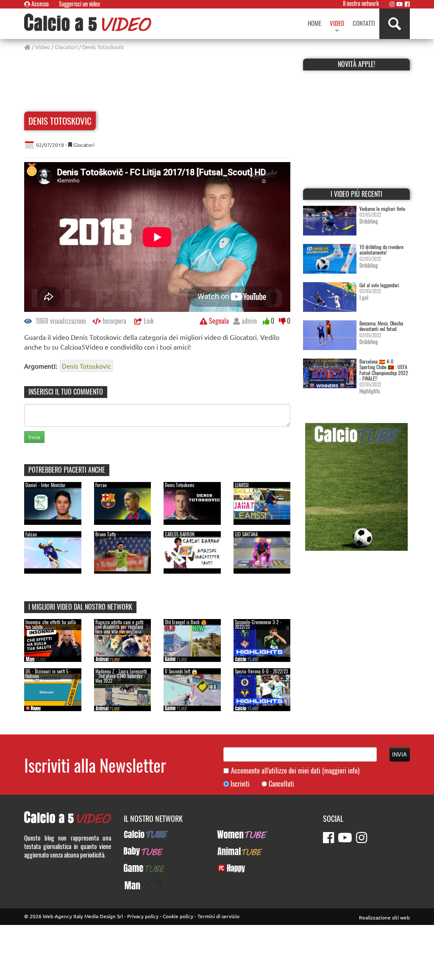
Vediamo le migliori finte (382, 208)
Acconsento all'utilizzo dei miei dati (295, 771)
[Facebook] (407, 4)
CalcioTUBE (138, 834)
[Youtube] (399, 4)
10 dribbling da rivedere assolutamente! (381, 249)
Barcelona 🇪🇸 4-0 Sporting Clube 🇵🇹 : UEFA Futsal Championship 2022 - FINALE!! (383, 370)
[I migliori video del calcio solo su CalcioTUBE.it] (356, 486)
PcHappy (228, 868)
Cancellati (281, 784)
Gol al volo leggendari (379, 285)
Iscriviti (240, 784)
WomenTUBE (233, 834)
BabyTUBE (136, 851)
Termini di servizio (218, 916)
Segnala (218, 321)
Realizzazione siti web (384, 917)
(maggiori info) (340, 770)
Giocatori (66, 46)
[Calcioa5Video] (87, 22)
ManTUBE (135, 885)
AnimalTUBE (232, 851)
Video (42, 46)
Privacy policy (143, 916)
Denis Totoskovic (86, 366)
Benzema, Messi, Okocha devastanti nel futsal (381, 325)
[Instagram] (392, 4)
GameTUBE (137, 868)
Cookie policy (178, 916)
